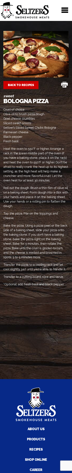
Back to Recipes (21, 85)
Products (36, 439)
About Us (36, 429)
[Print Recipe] (64, 85)
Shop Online (36, 460)
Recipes (36, 449)
